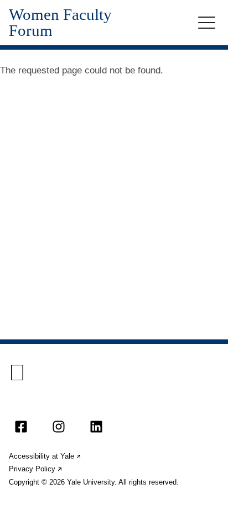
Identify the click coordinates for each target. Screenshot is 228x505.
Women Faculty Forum (60, 23)
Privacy (36, 469)
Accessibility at (45, 456)
